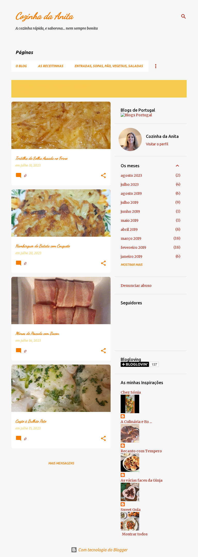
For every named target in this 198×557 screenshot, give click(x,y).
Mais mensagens (61, 463)
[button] (103, 175)
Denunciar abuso (136, 285)
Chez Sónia (131, 392)
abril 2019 (129, 229)
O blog (21, 66)
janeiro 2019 (131, 256)
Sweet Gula (131, 509)
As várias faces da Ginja (141, 480)
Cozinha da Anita (44, 15)
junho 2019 (130, 211)
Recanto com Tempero (141, 451)
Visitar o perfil (157, 144)
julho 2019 (129, 202)
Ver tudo (22, 92)
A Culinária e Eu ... (136, 421)
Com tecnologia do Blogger (102, 549)
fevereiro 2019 (133, 247)
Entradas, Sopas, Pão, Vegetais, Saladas (109, 66)
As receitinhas (50, 66)
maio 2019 (129, 220)
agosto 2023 (131, 175)
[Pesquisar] (183, 16)
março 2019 (131, 238)
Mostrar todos (134, 534)
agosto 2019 (131, 193)
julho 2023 (130, 184)
